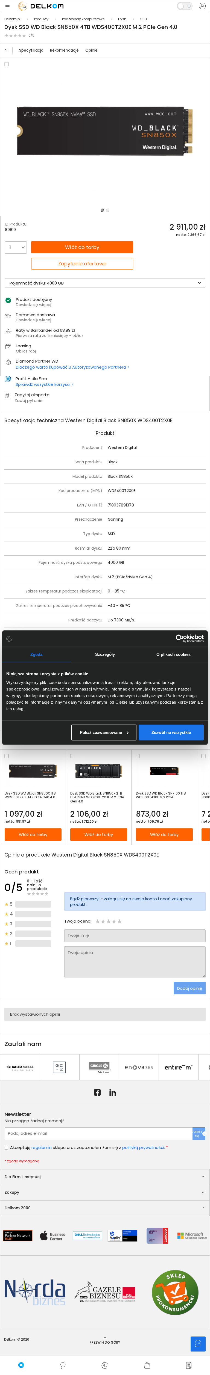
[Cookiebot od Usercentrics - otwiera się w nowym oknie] (180, 639)
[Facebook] (97, 1092)
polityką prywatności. (143, 1147)
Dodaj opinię (189, 988)
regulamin (41, 1147)
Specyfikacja (31, 50)
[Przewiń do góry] (8, 50)
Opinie (91, 50)
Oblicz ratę (26, 351)
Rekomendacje (64, 50)
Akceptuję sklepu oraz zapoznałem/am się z (89, 1147)
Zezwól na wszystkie (171, 732)
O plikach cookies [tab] (173, 654)
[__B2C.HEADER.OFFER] (189, 1365)
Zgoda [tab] (36, 654)
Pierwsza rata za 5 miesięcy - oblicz (49, 335)
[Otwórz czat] (198, 1344)
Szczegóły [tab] (105, 654)
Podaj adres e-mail (27, 1133)
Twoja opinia (80, 952)
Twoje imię (78, 935)
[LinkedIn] (112, 1092)
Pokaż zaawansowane (101, 732)
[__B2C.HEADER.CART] (147, 1365)
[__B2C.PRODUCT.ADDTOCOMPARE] (6, 64)
